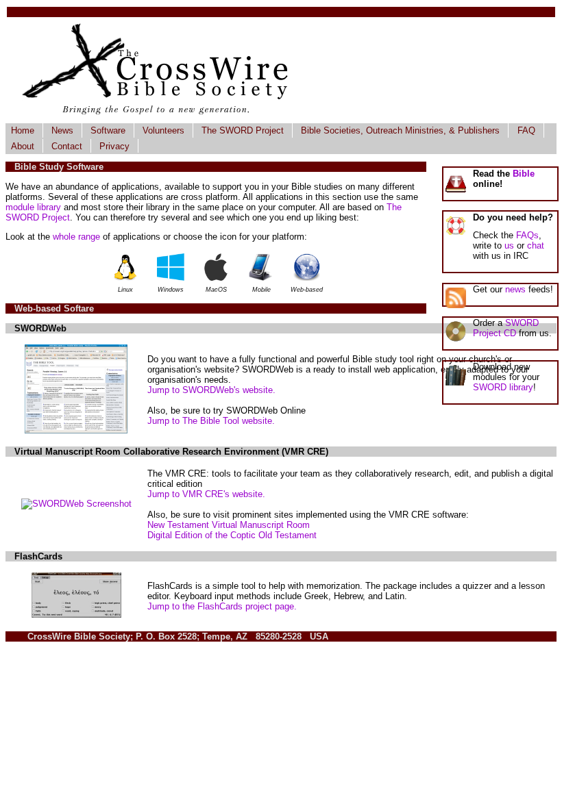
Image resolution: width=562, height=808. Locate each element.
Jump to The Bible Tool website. (211, 421)
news (515, 289)
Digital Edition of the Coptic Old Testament (232, 535)
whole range (76, 236)
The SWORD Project (242, 130)
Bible (524, 173)
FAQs (527, 235)
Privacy (114, 146)
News (62, 130)
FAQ (526, 130)
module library (33, 207)
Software (107, 130)
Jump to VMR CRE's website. (206, 494)
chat (535, 245)
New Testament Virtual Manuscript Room (228, 525)
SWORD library (503, 387)
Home (22, 130)
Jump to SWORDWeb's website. (211, 390)
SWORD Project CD (506, 328)
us (509, 245)
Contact (66, 146)
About (22, 146)
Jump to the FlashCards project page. (222, 606)
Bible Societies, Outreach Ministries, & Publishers (400, 130)
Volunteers (163, 130)
